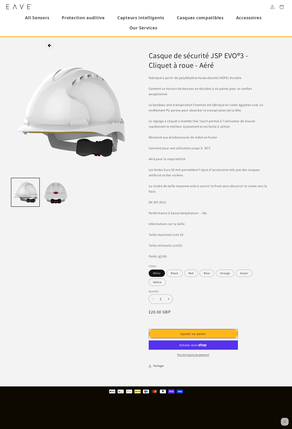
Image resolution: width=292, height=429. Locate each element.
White (157, 273)
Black (174, 273)
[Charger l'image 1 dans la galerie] (25, 192)
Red (191, 273)
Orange (225, 273)
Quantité (154, 291)
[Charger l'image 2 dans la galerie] (56, 192)
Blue (207, 273)
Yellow (157, 282)
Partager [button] (158, 366)
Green (244, 273)
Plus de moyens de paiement (193, 354)
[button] (281, 7)
